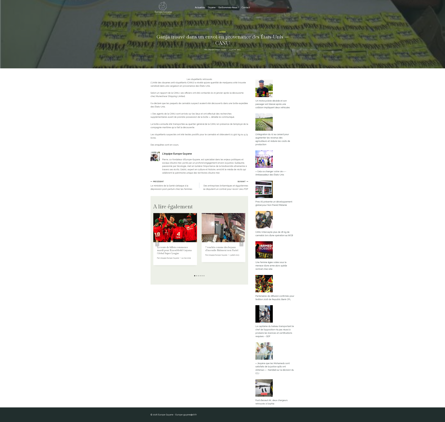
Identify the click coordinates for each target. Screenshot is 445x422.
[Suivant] (241, 243)
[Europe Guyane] (163, 7)
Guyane (212, 7)
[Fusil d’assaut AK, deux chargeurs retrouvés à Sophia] (274, 388)
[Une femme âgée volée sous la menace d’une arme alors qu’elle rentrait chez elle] (274, 250)
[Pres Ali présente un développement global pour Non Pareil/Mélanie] (274, 189)
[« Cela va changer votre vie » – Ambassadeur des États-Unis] (274, 159)
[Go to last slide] (157, 243)
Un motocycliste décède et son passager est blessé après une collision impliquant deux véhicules (272, 104)
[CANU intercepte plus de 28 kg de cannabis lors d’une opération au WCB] (274, 219)
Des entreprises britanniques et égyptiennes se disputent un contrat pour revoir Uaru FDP (225, 185)
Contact (246, 7)
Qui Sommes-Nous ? (228, 7)
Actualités (200, 7)
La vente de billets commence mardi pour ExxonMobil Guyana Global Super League (174, 250)
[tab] (194, 275)
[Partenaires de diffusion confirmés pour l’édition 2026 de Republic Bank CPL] (274, 283)
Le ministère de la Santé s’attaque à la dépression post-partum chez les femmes (171, 185)
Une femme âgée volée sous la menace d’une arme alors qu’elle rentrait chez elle (271, 265)
